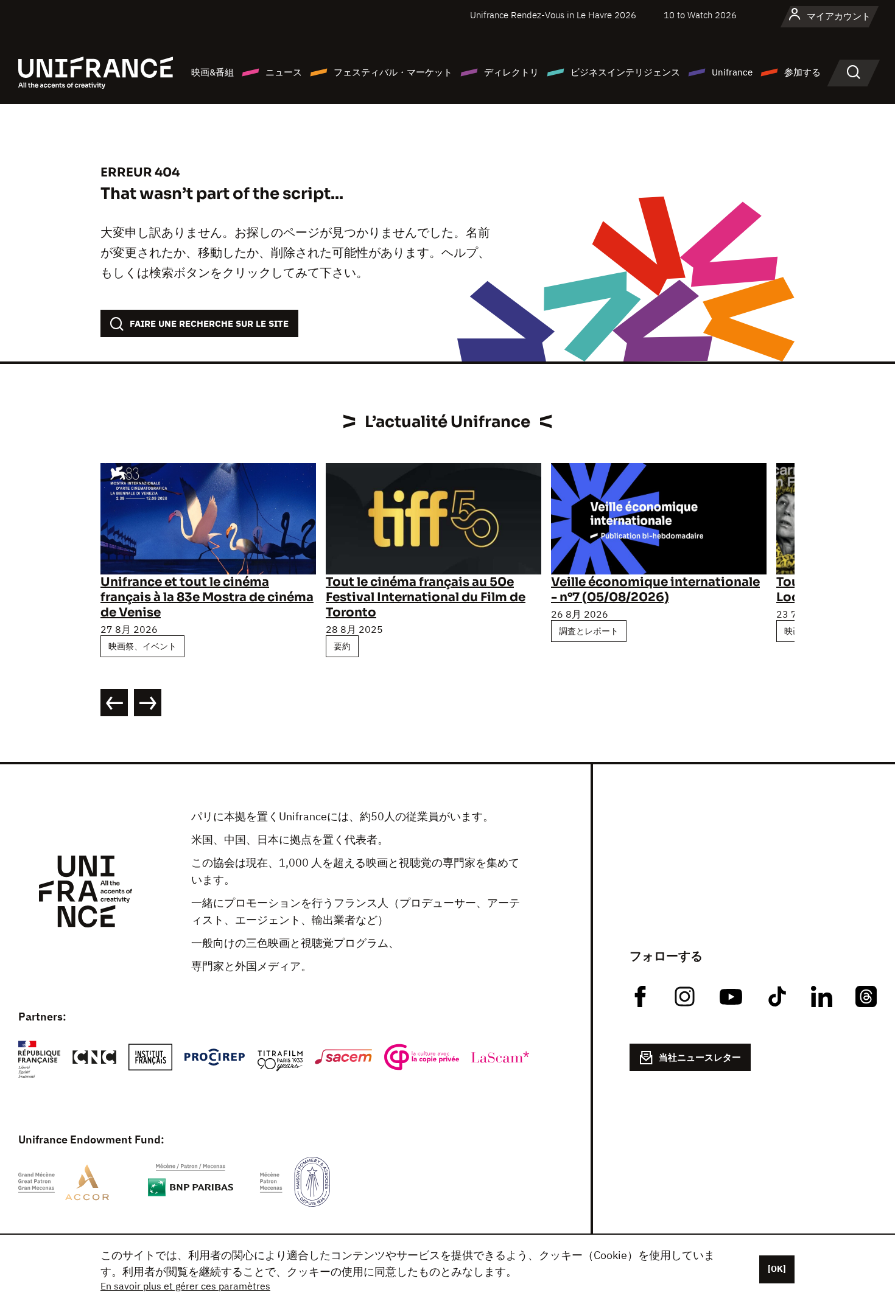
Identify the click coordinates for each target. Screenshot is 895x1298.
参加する (802, 72)
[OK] (777, 1268)
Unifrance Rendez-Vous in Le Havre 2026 (553, 15)
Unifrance (732, 72)
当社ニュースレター (700, 1057)
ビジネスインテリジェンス (625, 72)
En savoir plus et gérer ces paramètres (185, 1286)
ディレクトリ (511, 72)
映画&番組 (212, 72)
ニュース (283, 72)
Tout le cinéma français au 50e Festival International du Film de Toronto (425, 597)
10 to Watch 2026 (700, 15)
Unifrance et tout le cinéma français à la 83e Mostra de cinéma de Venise (207, 597)
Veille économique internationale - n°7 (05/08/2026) (655, 589)
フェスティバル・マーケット (393, 72)
